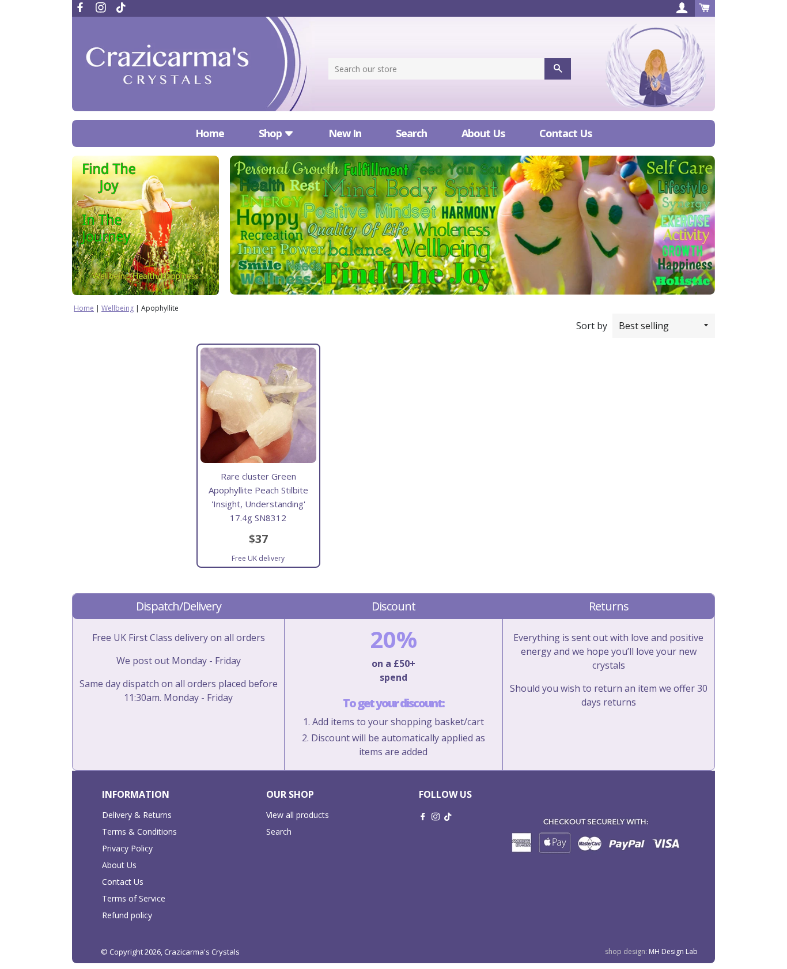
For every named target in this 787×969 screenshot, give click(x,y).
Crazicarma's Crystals (202, 952)
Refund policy (127, 915)
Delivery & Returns (137, 814)
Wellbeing (117, 308)
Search (411, 133)
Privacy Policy (127, 848)
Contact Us (565, 133)
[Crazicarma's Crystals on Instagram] (102, 7)
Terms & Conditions (139, 831)
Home (209, 133)
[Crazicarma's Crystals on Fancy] (121, 7)
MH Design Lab (673, 951)
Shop (271, 133)
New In (344, 133)
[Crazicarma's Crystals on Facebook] (81, 7)
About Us (483, 133)
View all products (297, 814)
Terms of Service (133, 898)
